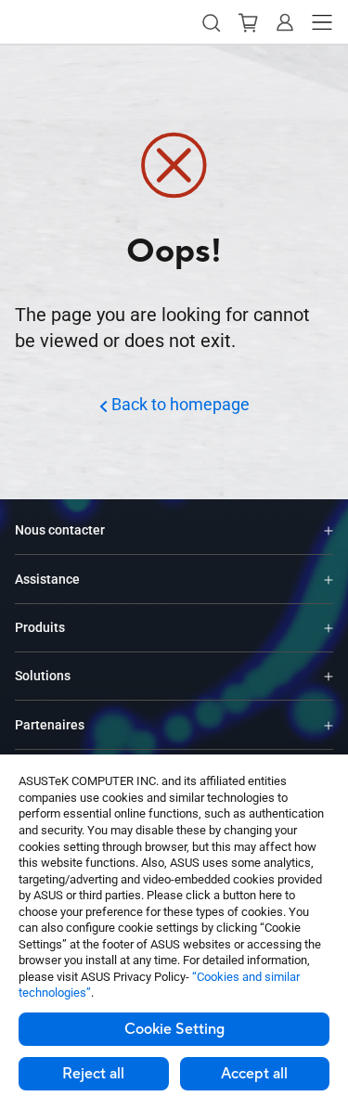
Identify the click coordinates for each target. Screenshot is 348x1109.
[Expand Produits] (328, 628)
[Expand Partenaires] (328, 725)
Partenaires (49, 724)
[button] (211, 22)
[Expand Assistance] (328, 579)
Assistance (47, 579)
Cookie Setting (174, 1029)
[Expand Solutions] (328, 676)
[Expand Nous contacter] (328, 530)
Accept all (254, 1073)
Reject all (93, 1073)
